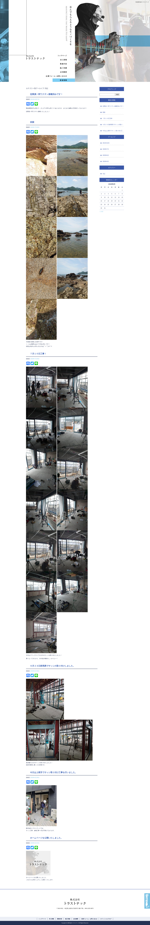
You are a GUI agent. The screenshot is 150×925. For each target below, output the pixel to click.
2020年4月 (106, 161)
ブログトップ (111, 89)
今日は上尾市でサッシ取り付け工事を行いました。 (53, 772)
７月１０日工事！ (38, 354)
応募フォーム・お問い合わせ (55, 76)
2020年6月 (106, 155)
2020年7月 (106, 149)
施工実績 (55, 68)
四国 (32, 122)
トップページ (55, 56)
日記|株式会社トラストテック (142, 2)
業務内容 (55, 64)
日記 (104, 173)
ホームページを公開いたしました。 (46, 838)
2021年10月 (106, 143)
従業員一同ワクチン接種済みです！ (46, 94)
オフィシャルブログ (55, 80)
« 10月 (101, 211)
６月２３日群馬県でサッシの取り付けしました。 (52, 666)
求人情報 (55, 60)
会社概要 (55, 72)
